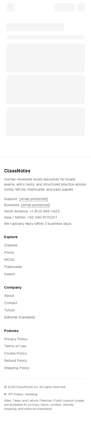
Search (9, 274)
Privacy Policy (15, 339)
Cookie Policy (15, 353)
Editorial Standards (19, 317)
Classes (10, 245)
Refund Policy (15, 360)
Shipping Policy (16, 367)
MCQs (9, 259)
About (9, 295)
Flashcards (13, 266)
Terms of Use (15, 346)
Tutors (9, 310)
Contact (10, 302)
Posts (9, 252)
